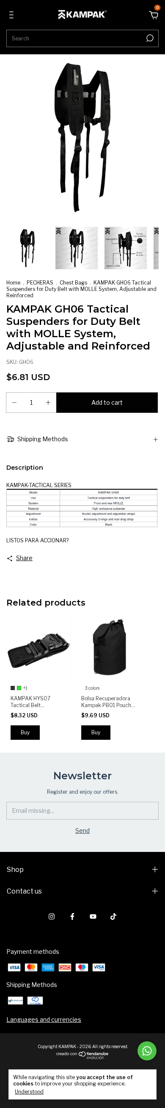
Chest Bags (73, 282)
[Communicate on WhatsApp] (147, 1050)
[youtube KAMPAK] (93, 916)
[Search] (149, 38)
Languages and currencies (43, 1019)
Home (13, 282)
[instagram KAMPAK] (51, 916)
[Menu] (12, 16)
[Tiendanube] (82, 1056)
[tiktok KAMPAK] (113, 916)
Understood (29, 1091)
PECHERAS (40, 282)
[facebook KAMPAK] (72, 916)
